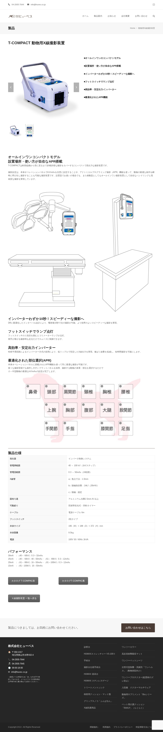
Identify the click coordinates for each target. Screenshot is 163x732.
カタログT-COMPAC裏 (73, 580)
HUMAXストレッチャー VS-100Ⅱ (99, 654)
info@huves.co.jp (38, 4)
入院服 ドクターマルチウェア (136, 687)
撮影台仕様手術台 (92, 667)
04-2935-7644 (18, 4)
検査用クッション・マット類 (97, 694)
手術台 (87, 660)
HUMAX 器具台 (91, 674)
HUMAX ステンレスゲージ (96, 681)
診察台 (87, 647)
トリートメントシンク (94, 687)
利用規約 (106, 727)
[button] (154, 16)
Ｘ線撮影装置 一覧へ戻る (24, 598)
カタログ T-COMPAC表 (23, 580)
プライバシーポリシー (123, 727)
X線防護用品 (90, 708)
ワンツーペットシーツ (132, 660)
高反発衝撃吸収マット (132, 654)
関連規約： (94, 727)
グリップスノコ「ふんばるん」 (98, 701)
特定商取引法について (145, 727)
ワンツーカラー (129, 647)
